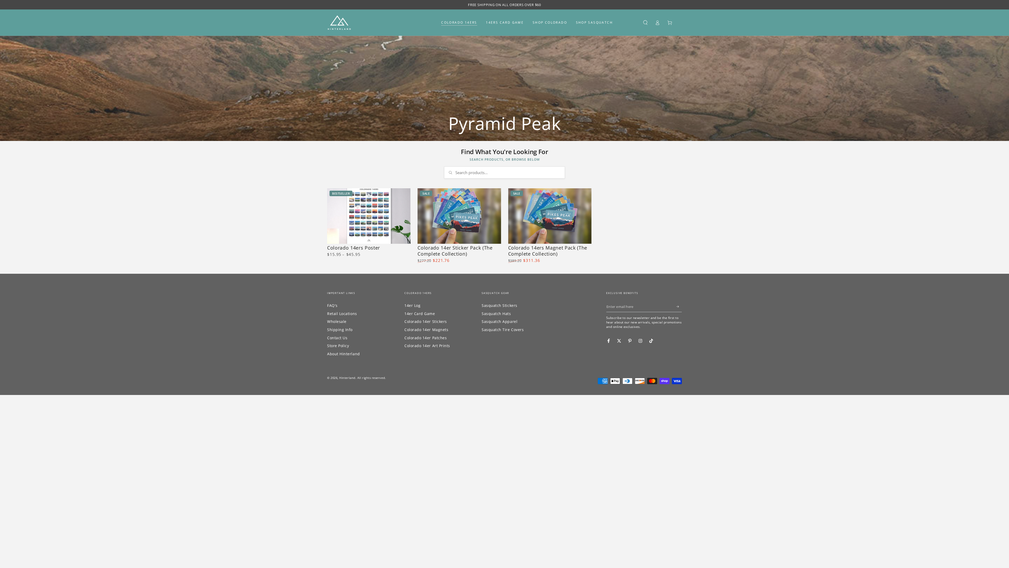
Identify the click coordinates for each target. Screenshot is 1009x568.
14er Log (412, 305)
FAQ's (332, 305)
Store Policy (338, 345)
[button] (645, 22)
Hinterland (347, 378)
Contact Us (337, 337)
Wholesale (337, 321)
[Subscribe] (679, 306)
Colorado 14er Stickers (425, 321)
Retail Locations (342, 313)
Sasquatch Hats (496, 313)
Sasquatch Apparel (499, 321)
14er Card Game (419, 313)
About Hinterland (343, 353)
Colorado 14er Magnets (426, 329)
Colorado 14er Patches (425, 337)
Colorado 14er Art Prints (427, 345)
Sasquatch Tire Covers (503, 329)
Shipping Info (340, 329)
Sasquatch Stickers (499, 305)
